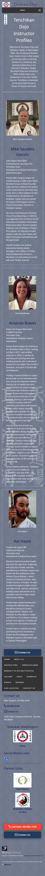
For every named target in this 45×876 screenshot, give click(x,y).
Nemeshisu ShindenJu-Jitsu (22, 810)
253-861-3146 (12, 706)
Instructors (11, 665)
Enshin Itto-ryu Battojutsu (19, 671)
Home (7, 659)
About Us (19, 659)
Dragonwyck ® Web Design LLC (33, 855)
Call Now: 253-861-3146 (23, 826)
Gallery (8, 677)
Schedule (31, 677)
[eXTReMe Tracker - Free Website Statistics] (4, 849)
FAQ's (19, 677)
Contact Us (24, 652)
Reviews (20, 682)
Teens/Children (30, 665)
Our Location (11, 688)
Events (7, 682)
